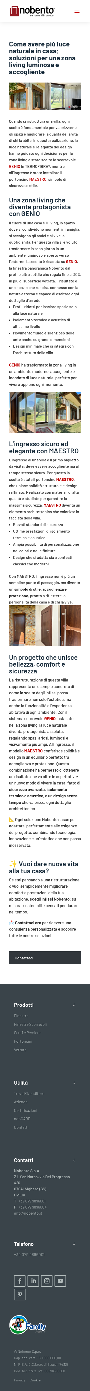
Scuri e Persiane (28, 1032)
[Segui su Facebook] (20, 1281)
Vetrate (20, 1049)
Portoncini (23, 1041)
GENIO (14, 166)
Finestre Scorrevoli (30, 1024)
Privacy (19, 1380)
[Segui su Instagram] (46, 1281)
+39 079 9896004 (32, 1206)
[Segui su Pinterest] (20, 1294)
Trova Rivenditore (29, 1093)
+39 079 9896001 (32, 1200)
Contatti (21, 1127)
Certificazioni (25, 1110)
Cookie (35, 1380)
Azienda (21, 1101)
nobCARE (22, 1118)
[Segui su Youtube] (60, 1281)
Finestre (21, 1015)
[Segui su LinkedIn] (33, 1281)
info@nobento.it (28, 1213)
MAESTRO (37, 179)
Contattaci (25, 957)
